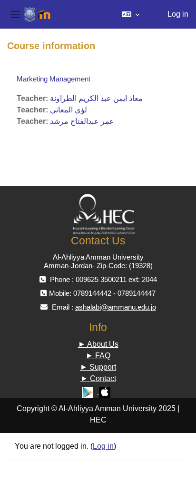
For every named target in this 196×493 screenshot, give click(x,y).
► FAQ (98, 356)
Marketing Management (53, 79)
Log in (177, 14)
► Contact (98, 378)
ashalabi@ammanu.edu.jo (115, 307)
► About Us (98, 344)
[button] (130, 14)
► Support (98, 367)
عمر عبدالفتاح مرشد (82, 121)
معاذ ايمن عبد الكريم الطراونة (96, 98)
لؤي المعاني (68, 110)
